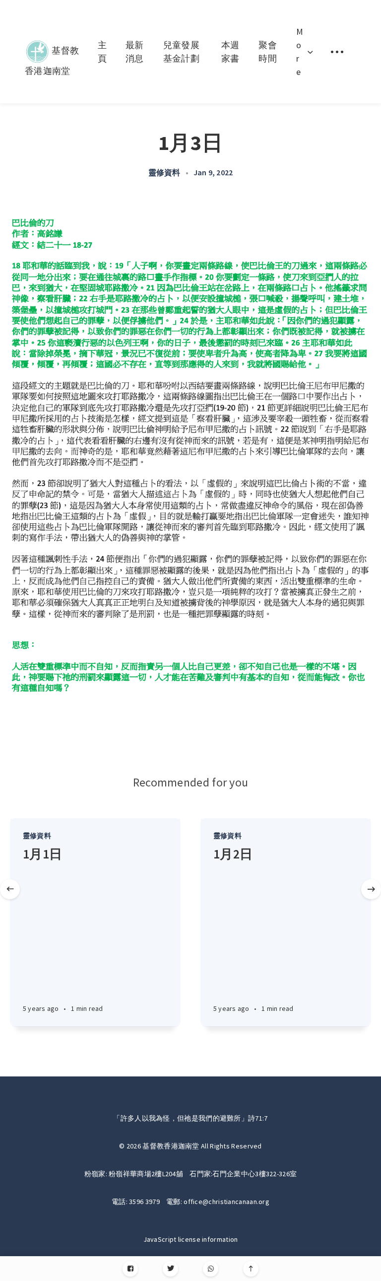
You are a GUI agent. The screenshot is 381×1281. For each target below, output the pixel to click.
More (299, 51)
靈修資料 (164, 172)
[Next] (371, 889)
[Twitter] (170, 1269)
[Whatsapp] (210, 1269)
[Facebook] (130, 1269)
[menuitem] (52, 51)
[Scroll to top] (250, 1269)
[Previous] (10, 889)
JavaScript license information (190, 1239)
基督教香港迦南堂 (52, 48)
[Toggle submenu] (336, 52)
